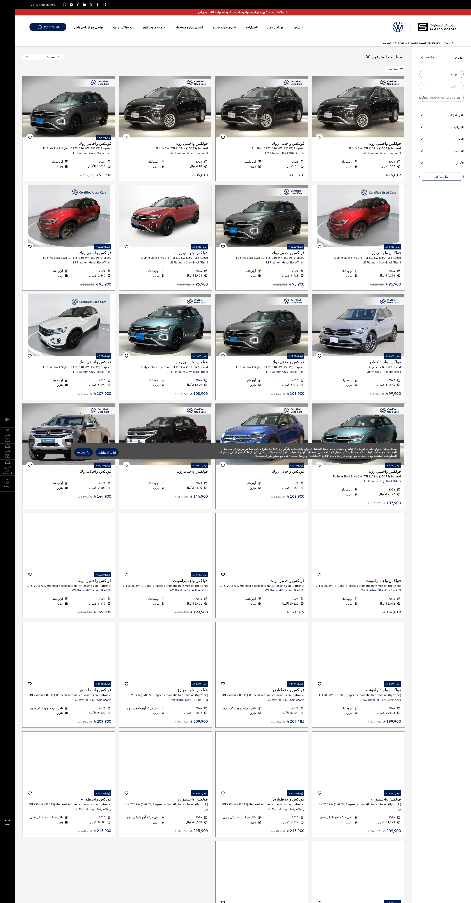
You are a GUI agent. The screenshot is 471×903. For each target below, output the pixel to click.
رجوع (447, 42)
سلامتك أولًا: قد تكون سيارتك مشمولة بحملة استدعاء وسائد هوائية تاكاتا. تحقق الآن (243, 12)
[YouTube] (71, 4)
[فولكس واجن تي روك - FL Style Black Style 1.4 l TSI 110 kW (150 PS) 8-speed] (68, 106)
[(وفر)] (319, 137)
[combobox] (441, 74)
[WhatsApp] (64, 4)
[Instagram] (104, 4)
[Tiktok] (78, 4)
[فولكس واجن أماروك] (165, 434)
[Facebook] (97, 4)
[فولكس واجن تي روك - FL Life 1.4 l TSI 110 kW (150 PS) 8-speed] (358, 106)
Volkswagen (401, 42)
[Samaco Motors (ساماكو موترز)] (437, 27)
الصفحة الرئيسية (418, 42)
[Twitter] (91, 4)
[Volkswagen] (398, 27)
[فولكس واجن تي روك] (262, 434)
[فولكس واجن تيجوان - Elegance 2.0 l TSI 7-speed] (358, 325)
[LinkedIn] (84, 4)
